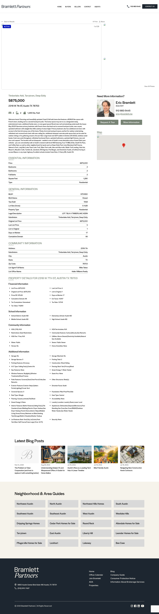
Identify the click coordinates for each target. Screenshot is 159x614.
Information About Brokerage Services (127, 582)
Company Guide (117, 575)
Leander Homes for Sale (127, 533)
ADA (91, 582)
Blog (112, 571)
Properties (93, 585)
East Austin (55, 533)
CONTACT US (149, 6)
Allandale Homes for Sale (127, 523)
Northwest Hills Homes (93, 503)
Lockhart (54, 543)
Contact (87, 6)
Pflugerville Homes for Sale (29, 543)
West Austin (88, 513)
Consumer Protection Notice (122, 578)
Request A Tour (107, 122)
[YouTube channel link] (142, 606)
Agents (97, 6)
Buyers (68, 6)
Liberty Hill (88, 533)
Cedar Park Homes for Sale (62, 523)
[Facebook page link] (135, 606)
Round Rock (88, 523)
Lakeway (87, 543)
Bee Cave (120, 543)
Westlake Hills (122, 513)
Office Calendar (96, 575)
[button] (123, 145)
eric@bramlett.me (124, 113)
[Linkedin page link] (138, 606)
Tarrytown (21, 533)
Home (59, 6)
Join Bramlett (95, 578)
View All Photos (149, 86)
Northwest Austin (25, 503)
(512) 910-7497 (23, 588)
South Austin (122, 503)
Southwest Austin (25, 513)
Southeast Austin (58, 513)
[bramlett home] (16, 6)
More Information (131, 122)
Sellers (77, 6)
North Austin (56, 503)
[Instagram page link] (132, 606)
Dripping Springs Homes (28, 523)
